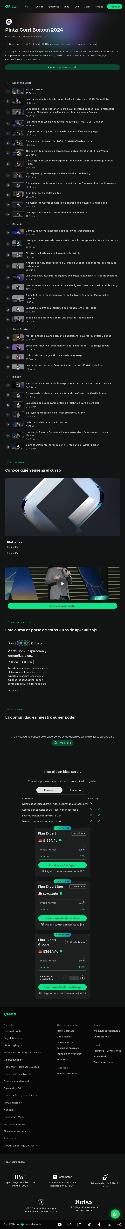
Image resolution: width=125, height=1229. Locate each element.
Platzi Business (66, 1031)
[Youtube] (60, 1224)
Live (77, 6)
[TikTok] (89, 1224)
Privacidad (99, 1056)
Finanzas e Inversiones (16, 1131)
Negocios (9, 1109)
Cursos (39, 6)
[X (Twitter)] (109, 1224)
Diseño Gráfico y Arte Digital (19, 1095)
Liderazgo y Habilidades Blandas (21, 1066)
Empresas (54, 6)
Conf (87, 6)
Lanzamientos (65, 1042)
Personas (49, 790)
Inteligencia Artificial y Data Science (23, 1052)
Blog (66, 6)
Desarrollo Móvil (12, 1088)
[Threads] (119, 1224)
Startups (9, 1138)
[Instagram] (69, 1224)
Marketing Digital (13, 1045)
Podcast (61, 1059)
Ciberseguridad (12, 1059)
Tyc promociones (103, 1062)
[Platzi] (11, 6)
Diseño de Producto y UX (17, 1073)
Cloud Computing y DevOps (19, 1145)
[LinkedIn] (79, 1224)
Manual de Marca (67, 1073)
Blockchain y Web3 (14, 1116)
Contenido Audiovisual (16, 1081)
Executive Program (68, 1048)
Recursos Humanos (14, 1124)
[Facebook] (99, 1224)
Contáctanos (101, 1036)
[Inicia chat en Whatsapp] (115, 1214)
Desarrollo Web (12, 1030)
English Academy (13, 1038)
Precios (99, 6)
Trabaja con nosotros (69, 1053)
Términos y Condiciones (107, 1050)
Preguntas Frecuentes (106, 1031)
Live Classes (64, 1036)
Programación (12, 1102)
